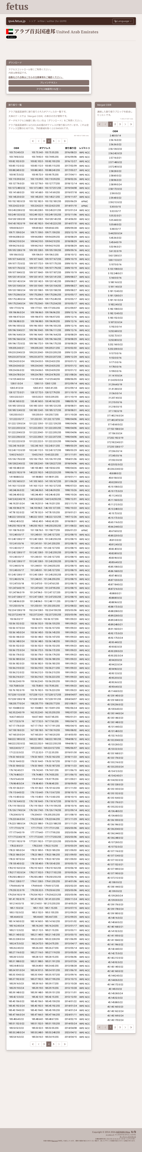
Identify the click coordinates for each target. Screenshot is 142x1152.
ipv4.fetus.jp (17, 21)
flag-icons (55, 1141)
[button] (123, 21)
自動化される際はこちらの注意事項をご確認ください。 (36, 77)
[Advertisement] (85, 7)
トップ (32, 21)
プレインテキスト (49, 82)
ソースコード (110, 1134)
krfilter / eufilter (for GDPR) (52, 21)
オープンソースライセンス (128, 1137)
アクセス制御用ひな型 (47, 89)
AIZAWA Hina (123, 1132)
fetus (17, 6)
